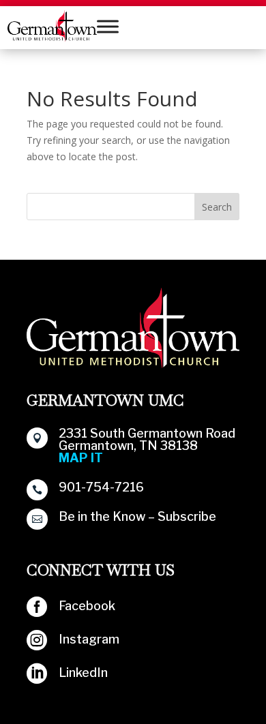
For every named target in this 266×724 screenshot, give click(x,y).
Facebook (87, 606)
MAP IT (81, 458)
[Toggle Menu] (108, 26)
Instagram (89, 639)
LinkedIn (83, 672)
